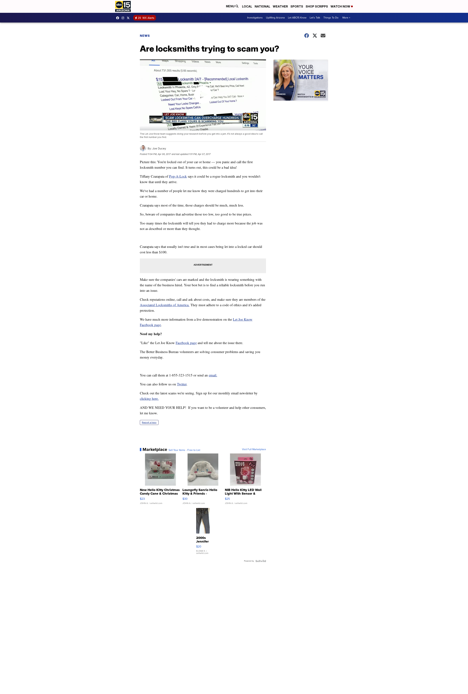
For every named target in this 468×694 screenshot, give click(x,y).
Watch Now (341, 6)
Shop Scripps (317, 6)
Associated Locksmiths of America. (164, 305)
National (262, 6)
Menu (230, 6)
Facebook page (186, 342)
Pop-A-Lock (178, 176)
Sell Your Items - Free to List (184, 450)
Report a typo (149, 422)
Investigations (255, 18)
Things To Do (330, 18)
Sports (296, 6)
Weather (280, 6)
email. (213, 375)
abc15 (118, 17)
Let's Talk (315, 18)
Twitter (181, 384)
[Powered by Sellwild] (260, 561)
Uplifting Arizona (275, 18)
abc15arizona (124, 17)
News (145, 35)
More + (346, 18)
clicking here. (149, 398)
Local (247, 6)
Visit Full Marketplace (254, 449)
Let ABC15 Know (297, 18)
